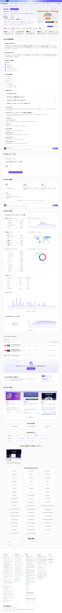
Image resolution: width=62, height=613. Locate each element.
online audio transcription (18, 557)
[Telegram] (50, 562)
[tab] (27, 28)
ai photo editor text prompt (31, 522)
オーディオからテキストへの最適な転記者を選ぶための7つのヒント (8, 574)
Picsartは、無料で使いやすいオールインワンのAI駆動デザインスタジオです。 (13, 404)
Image (14, 488)
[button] (47, 342)
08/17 (30, 601)
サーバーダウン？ (28, 590)
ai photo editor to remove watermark (48, 505)
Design (14, 471)
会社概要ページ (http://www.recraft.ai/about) (22, 121)
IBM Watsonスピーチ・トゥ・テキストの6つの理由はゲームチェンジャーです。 (8, 588)
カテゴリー (21, 3)
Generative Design (31, 495)
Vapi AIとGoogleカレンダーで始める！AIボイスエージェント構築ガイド (42, 564)
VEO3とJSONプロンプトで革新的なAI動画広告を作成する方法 (42, 576)
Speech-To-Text (47, 471)
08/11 (30, 603)
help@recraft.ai (31, 114)
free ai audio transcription (18, 560)
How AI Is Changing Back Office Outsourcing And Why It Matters (30, 570)
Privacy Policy (50, 557)
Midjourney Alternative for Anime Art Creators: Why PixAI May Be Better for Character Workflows (31, 560)
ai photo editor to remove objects (47, 519)
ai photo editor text (47, 522)
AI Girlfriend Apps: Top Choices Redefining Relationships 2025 (30, 565)
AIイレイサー (6, 24)
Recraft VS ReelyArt (14, 426)
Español (22, 609)
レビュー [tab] (9, 28)
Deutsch (25, 609)
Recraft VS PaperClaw (31, 426)
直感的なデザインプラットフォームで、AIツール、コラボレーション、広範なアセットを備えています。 (48, 404)
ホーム (5, 6)
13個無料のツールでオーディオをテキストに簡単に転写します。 (8, 563)
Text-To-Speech (31, 471)
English (4, 609)
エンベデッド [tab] (35, 28)
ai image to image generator (31, 533)
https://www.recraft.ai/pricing (17, 130)
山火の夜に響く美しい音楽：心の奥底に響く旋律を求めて (42, 578)
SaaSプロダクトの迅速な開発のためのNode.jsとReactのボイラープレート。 (30, 404)
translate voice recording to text (19, 571)
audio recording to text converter (19, 573)
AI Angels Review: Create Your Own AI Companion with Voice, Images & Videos (31, 576)
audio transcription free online (19, 564)
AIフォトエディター (16, 409)
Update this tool (56, 26)
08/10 (34, 603)
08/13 (34, 601)
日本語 (16, 609)
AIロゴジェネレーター (21, 24)
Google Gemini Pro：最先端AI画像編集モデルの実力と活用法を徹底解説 (42, 560)
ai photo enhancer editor (31, 505)
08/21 (34, 600)
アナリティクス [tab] (18, 28)
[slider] (6, 11)
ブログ (27, 585)
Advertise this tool (50, 26)
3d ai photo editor (14, 526)
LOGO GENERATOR (14, 498)
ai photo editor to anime (14, 522)
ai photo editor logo (31, 512)
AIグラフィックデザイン (10, 6)
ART (31, 491)
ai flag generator (47, 529)
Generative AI (47, 495)
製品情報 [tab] (5, 28)
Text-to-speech (14, 474)
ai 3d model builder (47, 526)
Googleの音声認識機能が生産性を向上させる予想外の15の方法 (8, 565)
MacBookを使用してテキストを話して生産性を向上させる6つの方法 (8, 582)
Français (28, 609)
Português (19, 609)
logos (48, 481)
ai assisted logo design (31, 529)
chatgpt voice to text (17, 576)
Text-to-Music (47, 488)
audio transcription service (18, 561)
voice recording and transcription (19, 575)
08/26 (27, 600)
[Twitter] (49, 562)
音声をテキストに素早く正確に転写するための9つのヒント (8, 570)
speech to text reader (17, 579)
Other (27, 596)
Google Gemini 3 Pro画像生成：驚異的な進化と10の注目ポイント (42, 562)
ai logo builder (14, 529)
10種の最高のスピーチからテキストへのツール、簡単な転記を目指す (8, 561)
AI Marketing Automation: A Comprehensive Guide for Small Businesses (30, 557)
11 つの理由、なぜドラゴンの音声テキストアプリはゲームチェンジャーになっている (8, 577)
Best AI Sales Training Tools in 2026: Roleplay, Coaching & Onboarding (31, 581)
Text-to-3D (47, 491)
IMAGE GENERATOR (14, 502)
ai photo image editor (31, 519)
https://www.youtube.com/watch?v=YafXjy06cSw (53, 350)
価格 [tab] (13, 28)
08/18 (27, 601)
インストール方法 (52, 381)
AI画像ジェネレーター (23, 21)
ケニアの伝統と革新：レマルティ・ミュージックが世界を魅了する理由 (42, 571)
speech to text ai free (17, 580)
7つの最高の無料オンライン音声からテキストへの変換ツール (8, 568)
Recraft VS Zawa (47, 426)
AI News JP (27, 586)
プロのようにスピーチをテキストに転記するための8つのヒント (8, 586)
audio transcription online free (19, 563)
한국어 (13, 609)
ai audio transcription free (18, 568)
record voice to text (17, 572)
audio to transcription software (19, 565)
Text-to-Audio (31, 488)
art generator (14, 491)
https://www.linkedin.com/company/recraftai (21, 134)
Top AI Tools (27, 589)
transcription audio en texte (18, 556)
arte (31, 481)
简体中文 (7, 609)
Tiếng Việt (32, 609)
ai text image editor (14, 519)
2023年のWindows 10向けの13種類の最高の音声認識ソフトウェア (8, 572)
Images (31, 474)
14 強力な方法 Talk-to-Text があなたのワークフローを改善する (8, 591)
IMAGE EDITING (31, 502)
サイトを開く (9, 411)
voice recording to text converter (19, 569)
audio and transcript (17, 567)
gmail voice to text (17, 577)
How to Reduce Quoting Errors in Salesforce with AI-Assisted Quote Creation (30, 567)
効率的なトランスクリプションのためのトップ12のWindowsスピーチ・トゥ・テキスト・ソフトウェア (8, 594)
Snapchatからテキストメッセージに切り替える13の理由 (8, 557)
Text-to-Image (31, 498)
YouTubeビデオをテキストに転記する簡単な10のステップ (8, 601)
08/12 (27, 603)
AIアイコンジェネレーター (12, 24)
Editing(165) (48, 474)
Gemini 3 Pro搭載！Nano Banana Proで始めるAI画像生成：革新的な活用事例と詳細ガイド (42, 557)
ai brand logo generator (14, 533)
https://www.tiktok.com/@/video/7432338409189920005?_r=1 (53, 355)
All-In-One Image (47, 502)
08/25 (30, 600)
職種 (36, 3)
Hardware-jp (27, 588)
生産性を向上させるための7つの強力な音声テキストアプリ (8, 559)
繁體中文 (10, 609)
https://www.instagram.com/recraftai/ (21, 143)
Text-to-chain (14, 505)
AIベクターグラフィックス (30, 21)
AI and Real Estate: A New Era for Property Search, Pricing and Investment (30, 579)
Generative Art (14, 481)
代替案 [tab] (40, 28)
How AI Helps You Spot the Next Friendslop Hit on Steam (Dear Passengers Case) (30, 573)
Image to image (47, 498)
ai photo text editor (31, 526)
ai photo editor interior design (48, 512)
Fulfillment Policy (51, 556)
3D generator (14, 495)
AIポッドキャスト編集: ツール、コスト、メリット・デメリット (42, 569)
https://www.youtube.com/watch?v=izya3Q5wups (53, 345)
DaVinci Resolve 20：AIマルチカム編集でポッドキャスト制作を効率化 (42, 574)
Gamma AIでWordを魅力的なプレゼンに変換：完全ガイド (42, 567)
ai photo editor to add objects (14, 512)
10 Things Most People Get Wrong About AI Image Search (30, 563)
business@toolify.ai (51, 561)
